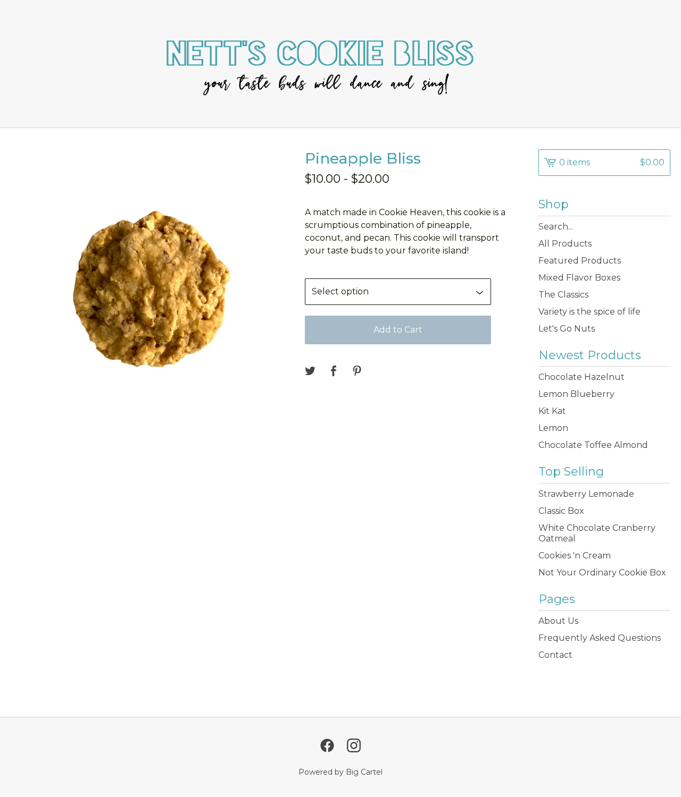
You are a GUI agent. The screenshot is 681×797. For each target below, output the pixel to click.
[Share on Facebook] (333, 372)
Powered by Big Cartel (340, 772)
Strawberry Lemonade (586, 494)
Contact (555, 655)
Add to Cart (397, 330)
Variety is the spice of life (589, 312)
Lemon (553, 428)
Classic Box (561, 511)
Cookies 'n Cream (574, 555)
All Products (565, 244)
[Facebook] (327, 745)
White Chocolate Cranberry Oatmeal (596, 533)
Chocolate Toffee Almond (593, 445)
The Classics (563, 295)
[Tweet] (310, 372)
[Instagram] (354, 745)
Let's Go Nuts (566, 329)
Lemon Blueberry (576, 394)
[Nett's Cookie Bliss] (340, 64)
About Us (558, 621)
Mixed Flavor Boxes (579, 278)
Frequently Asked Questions (599, 638)
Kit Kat (552, 411)
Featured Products (579, 261)
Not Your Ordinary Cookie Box (602, 572)
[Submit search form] (662, 227)
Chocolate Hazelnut (581, 377)
